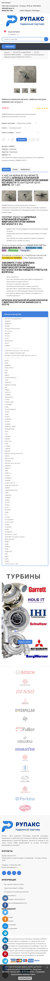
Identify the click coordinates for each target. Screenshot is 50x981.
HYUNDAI (7, 424)
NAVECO (7, 456)
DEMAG (7, 390)
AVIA (6, 370)
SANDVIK (7, 468)
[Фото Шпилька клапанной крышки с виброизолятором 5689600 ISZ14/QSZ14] (9, 196)
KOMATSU (8, 321)
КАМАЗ (7, 542)
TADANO (7, 488)
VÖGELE (7, 505)
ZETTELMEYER (9, 519)
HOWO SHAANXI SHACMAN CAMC (15, 353)
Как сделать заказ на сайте (14, 884)
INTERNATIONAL (10, 429)
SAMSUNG (8, 466)
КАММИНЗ (8, 324)
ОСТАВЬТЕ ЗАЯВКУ (12, 258)
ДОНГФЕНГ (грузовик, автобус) (15, 537)
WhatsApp (35, 10)
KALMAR (7, 439)
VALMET (7, 500)
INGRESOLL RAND (10, 426)
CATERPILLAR (9, 341)
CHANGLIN (8, 382)
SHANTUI (7, 473)
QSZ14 (24, 160)
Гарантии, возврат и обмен (13, 888)
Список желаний (10, 925)
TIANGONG (8, 495)
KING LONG (8, 441)
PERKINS (7, 346)
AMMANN (8, 365)
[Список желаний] (43, 46)
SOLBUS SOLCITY (10, 483)
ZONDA (7, 524)
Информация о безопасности (14, 899)
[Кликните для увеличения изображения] (41, 196)
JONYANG (8, 436)
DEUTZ (7, 343)
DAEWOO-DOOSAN (10, 385)
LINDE (6, 444)
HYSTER (7, 421)
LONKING (7, 448)
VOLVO (7, 507)
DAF (6, 387)
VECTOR (7, 502)
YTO (6, 515)
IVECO (6, 431)
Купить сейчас (25, 642)
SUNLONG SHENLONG (11, 485)
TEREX (7, 493)
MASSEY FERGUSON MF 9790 (13, 453)
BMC (6, 373)
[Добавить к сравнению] (38, 139)
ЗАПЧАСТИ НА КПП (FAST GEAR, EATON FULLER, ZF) (21, 355)
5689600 (18, 160)
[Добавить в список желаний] (33, 139)
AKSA (6, 363)
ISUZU (7, 338)
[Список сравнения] (47, 46)
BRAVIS (7, 375)
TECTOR (7, 336)
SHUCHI (7, 475)
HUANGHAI (8, 419)
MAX (22, 10)
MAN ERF (7, 451)
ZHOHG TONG (9, 522)
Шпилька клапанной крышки (15, 157)
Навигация (9, 46)
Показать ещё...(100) (11, 564)
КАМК (6, 544)
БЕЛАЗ (7, 529)
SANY (6, 470)
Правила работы (10, 895)
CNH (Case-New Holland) (12, 328)
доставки (35, 233)
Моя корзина (8, 921)
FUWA (6, 407)
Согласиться (25, 978)
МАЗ (6, 554)
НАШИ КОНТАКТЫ (36, 245)
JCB (6, 434)
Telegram (28, 10)
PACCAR (7, 333)
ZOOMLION (8, 527)
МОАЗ (6, 559)
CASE (6, 380)
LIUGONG (7, 446)
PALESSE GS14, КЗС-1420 (12, 463)
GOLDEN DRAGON (10, 409)
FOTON (7, 399)
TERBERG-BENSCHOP (11, 490)
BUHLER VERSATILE (10, 377)
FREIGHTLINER (9, 402)
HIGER (6, 414)
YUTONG (7, 517)
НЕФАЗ (7, 561)
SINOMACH (8, 478)
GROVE (7, 412)
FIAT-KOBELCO (9, 397)
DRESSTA (7, 392)
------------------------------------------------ (13, 348)
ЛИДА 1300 (8, 551)
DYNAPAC (8, 395)
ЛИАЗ (6, 549)
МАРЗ (6, 556)
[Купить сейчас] (29, 139)
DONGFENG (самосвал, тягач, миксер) (17, 350)
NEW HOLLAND (9, 458)
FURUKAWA (8, 404)
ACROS (7, 360)
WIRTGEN (7, 510)
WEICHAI (7, 326)
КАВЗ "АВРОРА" (9, 539)
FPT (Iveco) (8, 331)
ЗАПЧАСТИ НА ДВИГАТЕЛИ (13, 319)
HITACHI (7, 417)
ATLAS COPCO (9, 368)
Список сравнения (10, 928)
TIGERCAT (8, 497)
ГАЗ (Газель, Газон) (11, 534)
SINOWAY (7, 480)
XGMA (6, 512)
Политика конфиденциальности (15, 903)
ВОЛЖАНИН (8, 532)
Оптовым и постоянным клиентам (16, 892)
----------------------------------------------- (13, 358)
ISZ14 (35, 157)
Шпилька (29, 157)
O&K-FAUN (8, 461)
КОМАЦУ (7, 546)
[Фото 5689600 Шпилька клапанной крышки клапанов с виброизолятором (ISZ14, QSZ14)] (25, 74)
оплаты (9, 236)
